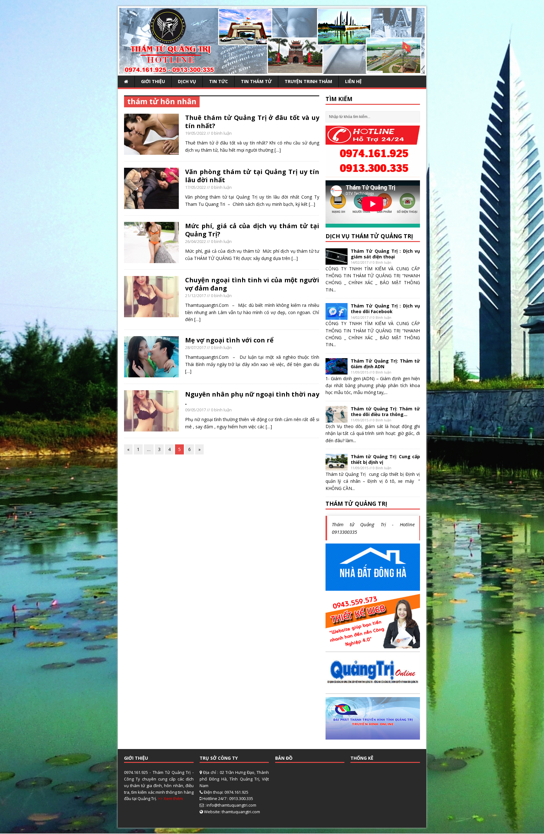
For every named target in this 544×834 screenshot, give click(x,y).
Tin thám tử (256, 81)
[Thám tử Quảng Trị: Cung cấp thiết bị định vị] (337, 467)
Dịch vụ (187, 81)
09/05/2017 (195, 410)
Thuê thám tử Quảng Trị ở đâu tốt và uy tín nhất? (252, 121)
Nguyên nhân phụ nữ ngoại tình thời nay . (252, 398)
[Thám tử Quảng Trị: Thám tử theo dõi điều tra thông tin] (337, 419)
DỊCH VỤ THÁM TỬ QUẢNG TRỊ (369, 236)
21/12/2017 (195, 295)
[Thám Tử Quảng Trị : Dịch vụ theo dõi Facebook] (337, 316)
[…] (278, 150)
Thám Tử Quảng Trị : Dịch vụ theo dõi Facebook (385, 308)
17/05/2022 (195, 187)
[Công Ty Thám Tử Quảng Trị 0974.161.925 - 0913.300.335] (272, 70)
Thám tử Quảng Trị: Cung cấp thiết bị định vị (385, 459)
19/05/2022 (195, 133)
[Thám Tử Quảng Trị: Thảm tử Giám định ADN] (337, 371)
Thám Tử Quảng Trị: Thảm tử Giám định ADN (385, 363)
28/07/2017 (195, 347)
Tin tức (218, 81)
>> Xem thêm (170, 798)
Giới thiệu (153, 81)
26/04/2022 (195, 241)
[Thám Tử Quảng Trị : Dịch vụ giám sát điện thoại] (337, 261)
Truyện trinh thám (308, 81)
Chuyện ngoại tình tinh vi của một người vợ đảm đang (252, 284)
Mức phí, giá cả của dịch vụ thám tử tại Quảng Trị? (252, 230)
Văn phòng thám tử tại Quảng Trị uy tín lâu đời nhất (252, 175)
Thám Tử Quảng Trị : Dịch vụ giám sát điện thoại (385, 254)
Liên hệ (353, 81)
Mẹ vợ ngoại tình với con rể (229, 340)
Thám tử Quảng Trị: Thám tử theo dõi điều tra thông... (385, 411)
